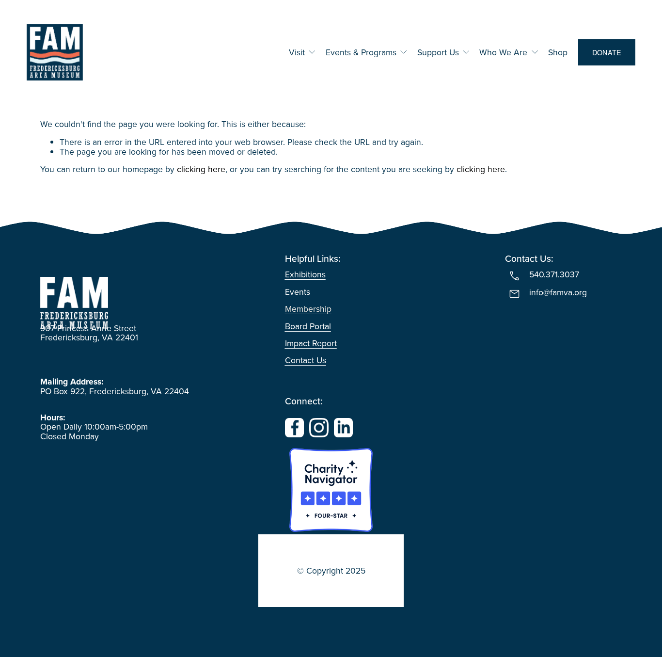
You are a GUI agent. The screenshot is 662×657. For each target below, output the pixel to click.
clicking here (201, 169)
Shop (557, 52)
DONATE (607, 52)
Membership (308, 308)
